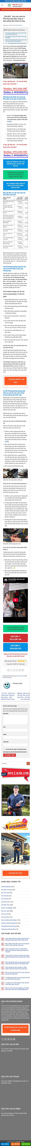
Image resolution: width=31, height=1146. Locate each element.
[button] (2, 5)
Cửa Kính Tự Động (6, 889)
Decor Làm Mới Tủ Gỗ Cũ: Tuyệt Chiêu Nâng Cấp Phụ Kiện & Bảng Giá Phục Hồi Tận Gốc (16, 950)
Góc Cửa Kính (5, 896)
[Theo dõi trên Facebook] (2, 1039)
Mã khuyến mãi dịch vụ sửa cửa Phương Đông (15, 1029)
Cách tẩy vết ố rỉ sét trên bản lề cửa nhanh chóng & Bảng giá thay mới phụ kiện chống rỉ (17, 957)
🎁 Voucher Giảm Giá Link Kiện (15, 381)
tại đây (7, 441)
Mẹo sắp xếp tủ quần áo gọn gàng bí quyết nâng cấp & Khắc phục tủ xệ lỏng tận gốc (17, 962)
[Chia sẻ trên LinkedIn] (22, 670)
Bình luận (6, 713)
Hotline (6, 1144)
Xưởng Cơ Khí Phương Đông (9, 923)
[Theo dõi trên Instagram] (5, 1039)
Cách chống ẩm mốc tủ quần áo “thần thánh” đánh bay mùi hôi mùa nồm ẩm (16, 968)
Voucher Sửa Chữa (15, 873)
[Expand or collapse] (26, 30)
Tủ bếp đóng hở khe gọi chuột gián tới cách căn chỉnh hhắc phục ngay (17, 978)
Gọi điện (16, 1144)
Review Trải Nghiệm (7, 908)
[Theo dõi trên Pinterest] (14, 1039)
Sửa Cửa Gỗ (4, 914)
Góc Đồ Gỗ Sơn (5, 902)
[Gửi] (28, 763)
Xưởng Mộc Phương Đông (8, 926)
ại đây (9, 121)
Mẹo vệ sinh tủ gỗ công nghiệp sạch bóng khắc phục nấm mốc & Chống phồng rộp (17, 988)
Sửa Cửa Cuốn (19, 675)
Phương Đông (18, 25)
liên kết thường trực (7, 677)
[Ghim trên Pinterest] (20, 670)
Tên (4, 727)
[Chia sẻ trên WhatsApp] (8, 670)
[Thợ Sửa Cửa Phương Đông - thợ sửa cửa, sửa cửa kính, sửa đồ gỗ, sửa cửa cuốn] (15, 5)
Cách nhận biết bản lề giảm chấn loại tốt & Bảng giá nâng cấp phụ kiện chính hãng (17, 939)
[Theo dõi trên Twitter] (8, 1039)
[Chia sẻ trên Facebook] (11, 670)
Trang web (5, 741)
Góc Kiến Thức (5, 905)
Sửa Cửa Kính (5, 917)
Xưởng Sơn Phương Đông (8, 929)
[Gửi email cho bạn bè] (17, 670)
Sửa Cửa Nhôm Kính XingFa (9, 920)
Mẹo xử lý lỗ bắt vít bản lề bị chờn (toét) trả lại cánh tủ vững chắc (17, 973)
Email (5, 734)
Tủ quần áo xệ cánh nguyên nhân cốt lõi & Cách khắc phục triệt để (17, 983)
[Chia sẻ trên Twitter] (14, 670)
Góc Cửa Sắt (4, 899)
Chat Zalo (27, 1144)
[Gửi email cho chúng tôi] (11, 1039)
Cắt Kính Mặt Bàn (6, 886)
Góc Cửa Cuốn (5, 892)
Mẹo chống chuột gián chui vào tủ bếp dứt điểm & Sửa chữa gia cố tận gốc (17, 944)
